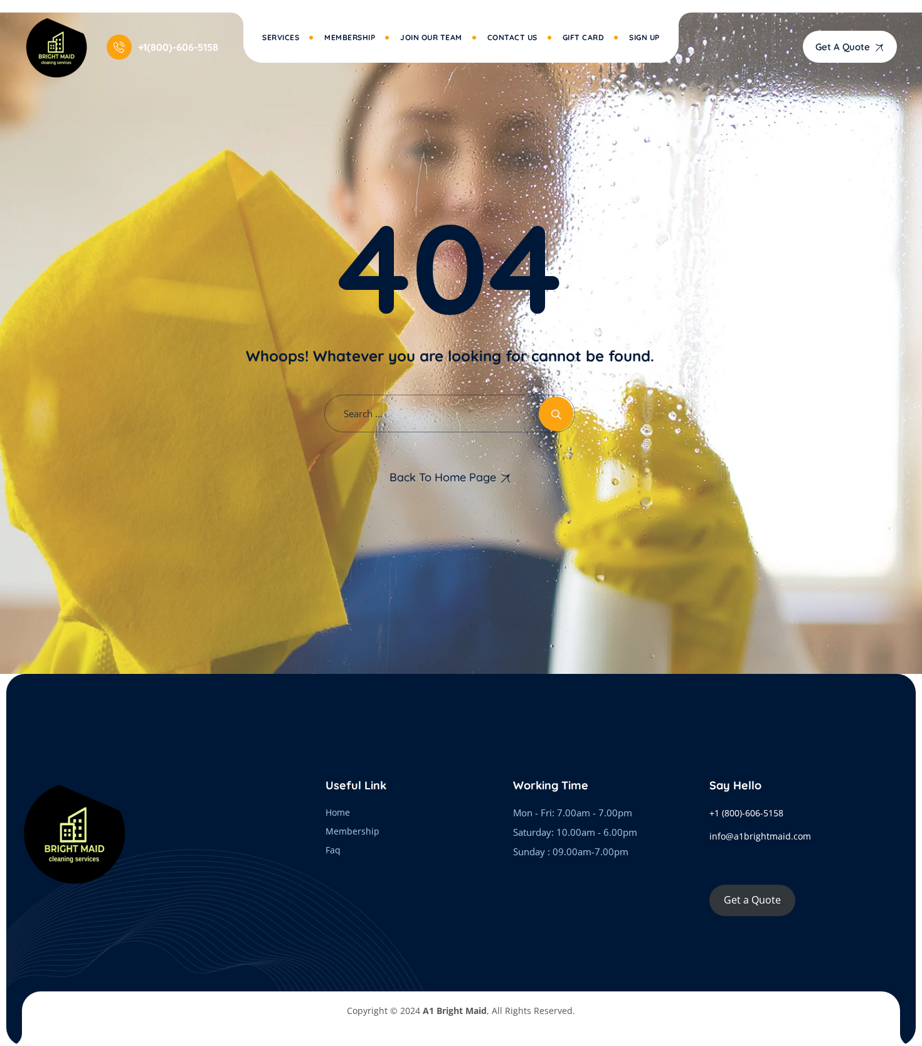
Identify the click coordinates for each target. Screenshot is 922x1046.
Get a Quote (752, 900)
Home (338, 812)
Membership (349, 37)
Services (280, 37)
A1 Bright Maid (455, 1011)
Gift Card (584, 37)
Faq (333, 850)
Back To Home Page (442, 477)
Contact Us (512, 37)
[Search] (556, 414)
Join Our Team (431, 37)
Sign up (644, 37)
